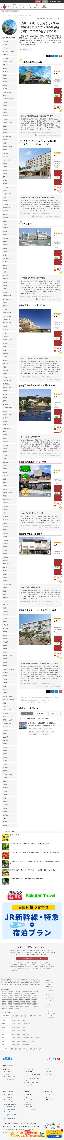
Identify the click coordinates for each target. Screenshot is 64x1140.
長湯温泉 (5, 811)
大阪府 (23, 1037)
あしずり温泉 (6, 737)
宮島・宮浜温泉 (7, 709)
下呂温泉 (5, 550)
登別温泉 (5, 44)
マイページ (53, 1)
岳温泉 (4, 197)
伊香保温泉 (5, 244)
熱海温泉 (5, 482)
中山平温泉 (5, 119)
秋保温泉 (5, 109)
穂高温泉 (5, 401)
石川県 (18, 1030)
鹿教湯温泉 (5, 360)
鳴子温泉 (5, 105)
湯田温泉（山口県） (8, 720)
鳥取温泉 (5, 686)
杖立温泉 (5, 781)
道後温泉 (5, 733)
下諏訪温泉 (5, 370)
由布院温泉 (5, 801)
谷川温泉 (5, 268)
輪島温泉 (5, 472)
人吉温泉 (5, 784)
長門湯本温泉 (6, 713)
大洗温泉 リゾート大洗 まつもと (40, 610)
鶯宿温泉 (5, 95)
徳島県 (13, 1044)
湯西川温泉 (5, 238)
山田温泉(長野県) (7, 407)
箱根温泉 (5, 302)
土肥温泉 (5, 536)
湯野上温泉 (5, 211)
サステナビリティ (30, 1099)
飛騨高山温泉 (6, 564)
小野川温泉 (5, 156)
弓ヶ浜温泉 (5, 543)
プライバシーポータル (23, 1126)
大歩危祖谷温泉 (7, 723)
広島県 (27, 1041)
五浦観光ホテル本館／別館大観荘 (39, 385)
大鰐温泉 (5, 85)
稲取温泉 (5, 509)
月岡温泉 (5, 411)
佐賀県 (16, 1049)
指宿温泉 (5, 822)
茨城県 (39, 728)
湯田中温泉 (5, 404)
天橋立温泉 (5, 604)
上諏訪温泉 (5, 363)
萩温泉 (4, 716)
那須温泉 (5, 231)
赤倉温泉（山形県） (8, 146)
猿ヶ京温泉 (5, 265)
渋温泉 (4, 367)
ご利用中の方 (48, 1092)
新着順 (28, 718)
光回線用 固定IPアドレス (12, 1104)
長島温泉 (5, 594)
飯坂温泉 (5, 190)
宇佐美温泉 (5, 516)
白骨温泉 (5, 346)
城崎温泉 (5, 631)
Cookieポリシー (35, 1126)
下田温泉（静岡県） (8, 492)
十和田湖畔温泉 (7, 92)
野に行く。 (49, 1006)
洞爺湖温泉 (5, 68)
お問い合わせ (6, 1124)
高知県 (27, 1044)
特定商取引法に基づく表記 (10, 1129)
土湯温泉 (5, 200)
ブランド (28, 1097)
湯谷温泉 (5, 580)
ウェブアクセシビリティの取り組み (30, 1124)
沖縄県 (40, 1049)
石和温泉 (5, 326)
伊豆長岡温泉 (6, 506)
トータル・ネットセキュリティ (33, 1079)
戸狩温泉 (5, 377)
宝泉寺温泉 (5, 815)
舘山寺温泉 (5, 526)
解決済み (55, 713)
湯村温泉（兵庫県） (8, 655)
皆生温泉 (5, 682)
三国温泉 (5, 479)
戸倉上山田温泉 (7, 380)
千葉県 (18, 1023)
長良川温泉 (5, 567)
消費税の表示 (15, 1124)
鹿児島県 (36, 1049)
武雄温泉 (5, 750)
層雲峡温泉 (5, 65)
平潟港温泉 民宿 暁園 (35, 462)
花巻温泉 (5, 102)
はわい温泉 (5, 689)
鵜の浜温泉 (5, 424)
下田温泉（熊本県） (8, 774)
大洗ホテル (29, 224)
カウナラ (48, 1008)
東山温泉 (5, 183)
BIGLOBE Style (30, 1107)
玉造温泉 (5, 692)
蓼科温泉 (5, 373)
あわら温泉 (5, 475)
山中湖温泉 (5, 336)
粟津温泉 (5, 458)
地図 (57, 85)
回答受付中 (40, 713)
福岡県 (12, 1049)
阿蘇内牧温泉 (6, 767)
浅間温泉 (5, 350)
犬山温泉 (5, 570)
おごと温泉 (5, 601)
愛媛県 (23, 1044)
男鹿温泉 (5, 132)
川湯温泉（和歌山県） (8, 669)
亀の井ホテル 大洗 (33, 62)
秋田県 (31, 1016)
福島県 (39, 1016)
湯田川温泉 (5, 177)
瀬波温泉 (5, 435)
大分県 (27, 1049)
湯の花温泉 (5, 628)
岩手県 (22, 1016)
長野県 (18, 1027)
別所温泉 (5, 397)
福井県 (23, 1030)
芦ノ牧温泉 (5, 187)
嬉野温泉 (5, 747)
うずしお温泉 (6, 642)
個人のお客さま (8, 1065)
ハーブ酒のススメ (50, 1017)
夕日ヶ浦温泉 (6, 625)
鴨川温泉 (5, 285)
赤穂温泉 (5, 638)
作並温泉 (5, 112)
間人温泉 (5, 618)
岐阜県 (18, 1034)
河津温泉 (5, 523)
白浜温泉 (5, 662)
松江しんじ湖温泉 (7, 696)
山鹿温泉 (5, 794)
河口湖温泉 (5, 329)
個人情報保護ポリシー (9, 1126)
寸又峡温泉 (5, 533)
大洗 (30, 734)
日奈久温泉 (5, 788)
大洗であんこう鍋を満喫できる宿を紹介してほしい (44, 132)
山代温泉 (5, 465)
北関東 (34, 728)
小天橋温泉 (5, 614)
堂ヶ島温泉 (5, 540)
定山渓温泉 (5, 41)
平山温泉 (5, 791)
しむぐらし (49, 1074)
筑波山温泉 (5, 278)
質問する (45, 1)
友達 (30, 728)
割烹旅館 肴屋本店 (33, 534)
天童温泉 (5, 166)
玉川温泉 (5, 129)
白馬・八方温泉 (7, 387)
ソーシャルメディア (31, 1109)
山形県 (35, 1016)
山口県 (32, 1041)
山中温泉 (5, 455)
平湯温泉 (5, 553)
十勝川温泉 (5, 48)
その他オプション (30, 1085)
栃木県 (13, 1020)
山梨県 (13, 1027)
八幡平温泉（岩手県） (8, 99)
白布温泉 (5, 163)
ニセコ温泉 (5, 71)
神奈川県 (28, 1023)
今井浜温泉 (5, 513)
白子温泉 (5, 292)
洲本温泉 (5, 652)
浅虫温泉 (5, 82)
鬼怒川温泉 (5, 214)
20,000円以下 (46, 734)
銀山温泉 (5, 143)
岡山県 (23, 1041)
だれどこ (48, 992)
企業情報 (26, 1092)
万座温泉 (5, 248)
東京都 (23, 1023)
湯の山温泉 (5, 597)
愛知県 (23, 1034)
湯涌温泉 (5, 468)
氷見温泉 (5, 448)
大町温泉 (5, 356)
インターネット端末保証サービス (33, 1075)
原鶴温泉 (5, 743)
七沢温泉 (5, 309)
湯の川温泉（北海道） (8, 51)
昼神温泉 (5, 394)
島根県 (18, 1041)
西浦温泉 (5, 574)
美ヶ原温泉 (5, 353)
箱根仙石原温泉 (7, 323)
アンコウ (35, 734)
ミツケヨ (48, 1010)
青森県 (17, 1016)
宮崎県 (31, 1049)
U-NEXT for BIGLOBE (32, 1082)
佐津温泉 (5, 648)
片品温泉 (5, 261)
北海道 (13, 1016)
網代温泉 (5, 496)
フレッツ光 (9, 1099)
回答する (38, 1)
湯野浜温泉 (5, 180)
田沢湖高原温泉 (7, 136)
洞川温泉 (5, 659)
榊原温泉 (5, 591)
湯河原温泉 (5, 306)
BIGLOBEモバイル (10, 1076)
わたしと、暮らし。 (51, 998)
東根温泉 (5, 170)
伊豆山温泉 (5, 502)
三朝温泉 (5, 679)
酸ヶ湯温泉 (5, 78)
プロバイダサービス (11, 1102)
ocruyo (48, 994)
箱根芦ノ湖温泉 (7, 312)
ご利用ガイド (49, 984)
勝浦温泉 (5, 665)
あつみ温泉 (5, 153)
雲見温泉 (5, 530)
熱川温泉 (5, 547)
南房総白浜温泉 (7, 295)
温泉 (43, 731)
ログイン (60, 1)
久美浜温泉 (5, 611)
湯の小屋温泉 (6, 275)
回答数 (33, 718)
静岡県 (13, 1034)
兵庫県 (27, 1037)
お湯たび (48, 996)
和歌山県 (38, 1037)
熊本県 (23, 1049)
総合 (47, 718)
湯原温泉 (5, 703)
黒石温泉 (5, 88)
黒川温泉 (5, 764)
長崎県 (20, 1049)
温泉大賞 (48, 1072)
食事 (47, 731)
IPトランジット (10, 1112)
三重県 (27, 1034)
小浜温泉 (5, 760)
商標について (6, 1132)
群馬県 (18, 1020)
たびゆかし (49, 1011)
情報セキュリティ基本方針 (26, 1129)
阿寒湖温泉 (5, 54)
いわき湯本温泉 (7, 194)
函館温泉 (5, 75)
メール (48, 1097)
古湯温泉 (5, 754)
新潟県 (23, 1027)
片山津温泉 (5, 462)
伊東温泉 (5, 485)
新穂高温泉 (5, 557)
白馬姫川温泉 (6, 390)
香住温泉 (5, 645)
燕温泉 (4, 438)
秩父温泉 (5, 282)
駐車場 (52, 731)
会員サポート (49, 1099)
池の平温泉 (5, 418)
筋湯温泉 (5, 808)
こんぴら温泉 (6, 726)
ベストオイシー (50, 1002)
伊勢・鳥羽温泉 (7, 584)
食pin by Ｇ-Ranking (51, 1015)
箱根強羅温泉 (6, 319)
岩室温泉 (5, 421)
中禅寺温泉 (5, 228)
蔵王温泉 (5, 139)
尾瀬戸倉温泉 (6, 258)
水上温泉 (5, 272)
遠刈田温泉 (5, 116)
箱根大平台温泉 (7, 316)
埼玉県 (13, 1023)
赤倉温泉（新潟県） (8, 414)
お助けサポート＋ (30, 1072)
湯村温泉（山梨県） (8, 340)
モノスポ (48, 1004)
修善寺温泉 (5, 489)
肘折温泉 (5, 173)
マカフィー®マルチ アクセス (12, 1115)
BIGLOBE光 (9, 1072)
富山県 (13, 1030)
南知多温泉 (5, 577)
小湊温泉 (5, 289)
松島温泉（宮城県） (8, 122)
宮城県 (26, 1016)
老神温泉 (5, 255)
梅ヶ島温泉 (5, 519)
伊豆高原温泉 (6, 499)
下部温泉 (5, 333)
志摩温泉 (5, 587)
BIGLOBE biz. (9, 1095)
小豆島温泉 (5, 730)
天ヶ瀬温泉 (5, 804)
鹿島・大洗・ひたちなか (34, 731)
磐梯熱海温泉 (6, 207)
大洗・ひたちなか (26, 49)
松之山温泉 (5, 441)
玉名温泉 (5, 777)
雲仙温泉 (5, 757)
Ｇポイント (49, 988)
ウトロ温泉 (5, 58)
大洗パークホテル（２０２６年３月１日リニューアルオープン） (40, 142)
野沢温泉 (5, 343)
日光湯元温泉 (6, 217)
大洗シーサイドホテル (34, 305)
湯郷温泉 (5, 706)
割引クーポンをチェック (59, 108)
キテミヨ (48, 1000)
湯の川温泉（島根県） (8, 699)
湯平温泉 (5, 818)
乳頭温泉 (5, 126)
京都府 (18, 1037)
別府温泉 (5, 798)
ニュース (28, 1102)
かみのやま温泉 (7, 160)
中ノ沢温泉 (5, 204)
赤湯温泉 (5, 149)
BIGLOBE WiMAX (10, 1079)
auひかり (8, 1074)
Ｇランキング (49, 990)
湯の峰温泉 (5, 672)
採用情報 (28, 1104)
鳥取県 (13, 1041)
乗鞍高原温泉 (6, 384)
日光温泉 (5, 234)
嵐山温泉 (5, 608)
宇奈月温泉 (5, 445)
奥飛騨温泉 (5, 560)
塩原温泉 (5, 221)
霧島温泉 (5, 825)
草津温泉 (5, 241)
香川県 (18, 1044)
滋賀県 (13, 1037)
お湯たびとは (49, 982)
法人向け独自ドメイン (11, 1118)
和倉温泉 (5, 452)
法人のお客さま (8, 1092)
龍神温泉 (5, 676)
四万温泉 (5, 251)
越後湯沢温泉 (6, 428)
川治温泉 (5, 224)
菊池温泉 (5, 771)
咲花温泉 (5, 431)
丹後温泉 (5, 621)
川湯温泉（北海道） (8, 61)
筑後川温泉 (5, 740)
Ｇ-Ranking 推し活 (50, 1013)
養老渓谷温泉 (6, 299)
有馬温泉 (5, 635)
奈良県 (32, 1037)
